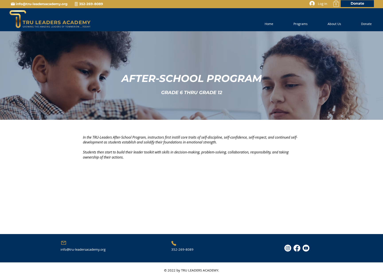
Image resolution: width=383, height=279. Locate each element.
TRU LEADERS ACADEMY (57, 22)
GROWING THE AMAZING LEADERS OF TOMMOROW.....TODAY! (56, 26)
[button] (336, 3)
